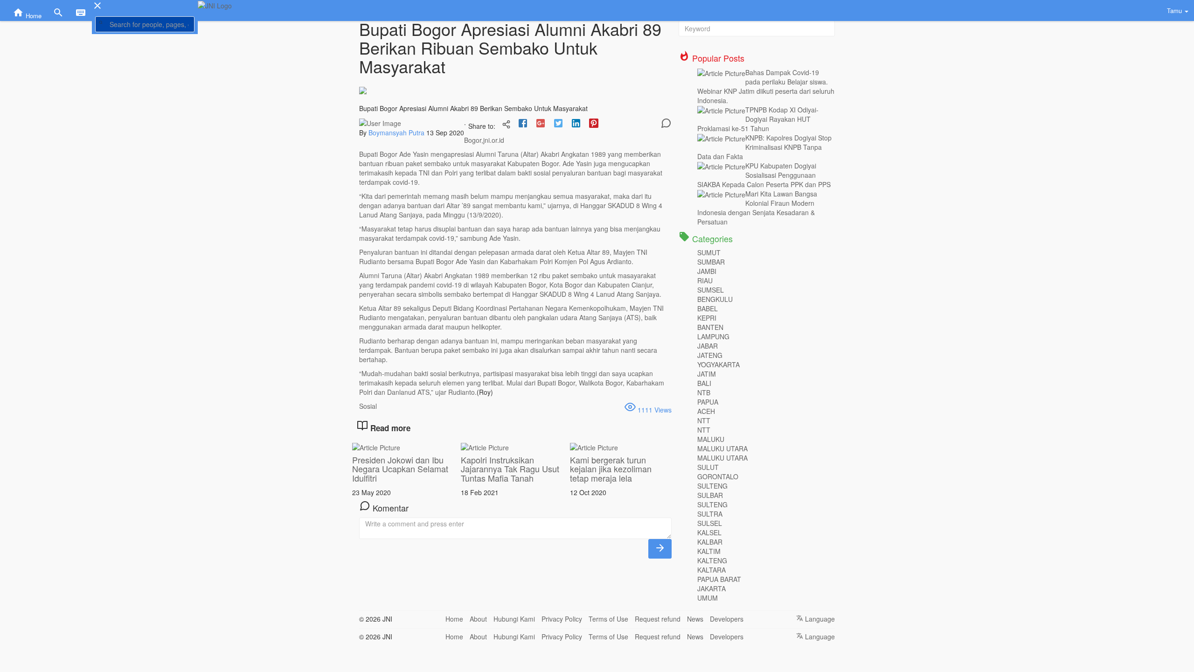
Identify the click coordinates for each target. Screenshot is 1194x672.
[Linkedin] (576, 124)
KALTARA (711, 569)
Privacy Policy (561, 618)
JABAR (707, 345)
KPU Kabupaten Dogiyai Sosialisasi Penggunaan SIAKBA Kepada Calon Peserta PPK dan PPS (764, 175)
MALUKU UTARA (722, 448)
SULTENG (712, 485)
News (695, 618)
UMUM (707, 597)
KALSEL (709, 532)
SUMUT (709, 252)
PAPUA (707, 401)
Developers (726, 618)
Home (454, 618)
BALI (704, 383)
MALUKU (710, 439)
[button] (145, 23)
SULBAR (710, 495)
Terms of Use (608, 618)
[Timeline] (506, 125)
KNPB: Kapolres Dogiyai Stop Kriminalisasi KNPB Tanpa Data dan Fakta (764, 147)
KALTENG (712, 560)
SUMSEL (710, 289)
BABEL (707, 308)
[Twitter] (558, 124)
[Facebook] (522, 124)
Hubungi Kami (514, 618)
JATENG (709, 355)
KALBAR (709, 541)
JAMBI (706, 271)
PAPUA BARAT (719, 579)
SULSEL (709, 523)
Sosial (368, 406)
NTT (703, 420)
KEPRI (706, 317)
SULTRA (709, 513)
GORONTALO (717, 476)
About (478, 618)
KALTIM (709, 551)
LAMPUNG (713, 336)
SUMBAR (711, 261)
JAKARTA (711, 588)
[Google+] (540, 124)
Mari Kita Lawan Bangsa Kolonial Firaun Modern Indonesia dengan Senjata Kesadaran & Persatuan (757, 207)
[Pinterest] (593, 124)
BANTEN (710, 327)
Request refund (657, 618)
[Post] (660, 549)
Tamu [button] (1175, 10)
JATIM (706, 373)
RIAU (705, 280)
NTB (703, 392)
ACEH (706, 411)
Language (819, 618)
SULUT (708, 467)
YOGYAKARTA (718, 364)
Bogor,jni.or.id (484, 140)
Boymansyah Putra (397, 132)
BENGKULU (715, 299)
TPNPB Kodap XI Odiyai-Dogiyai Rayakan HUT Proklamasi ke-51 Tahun (758, 119)
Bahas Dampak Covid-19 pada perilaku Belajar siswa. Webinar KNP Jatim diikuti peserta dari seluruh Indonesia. (765, 86)
